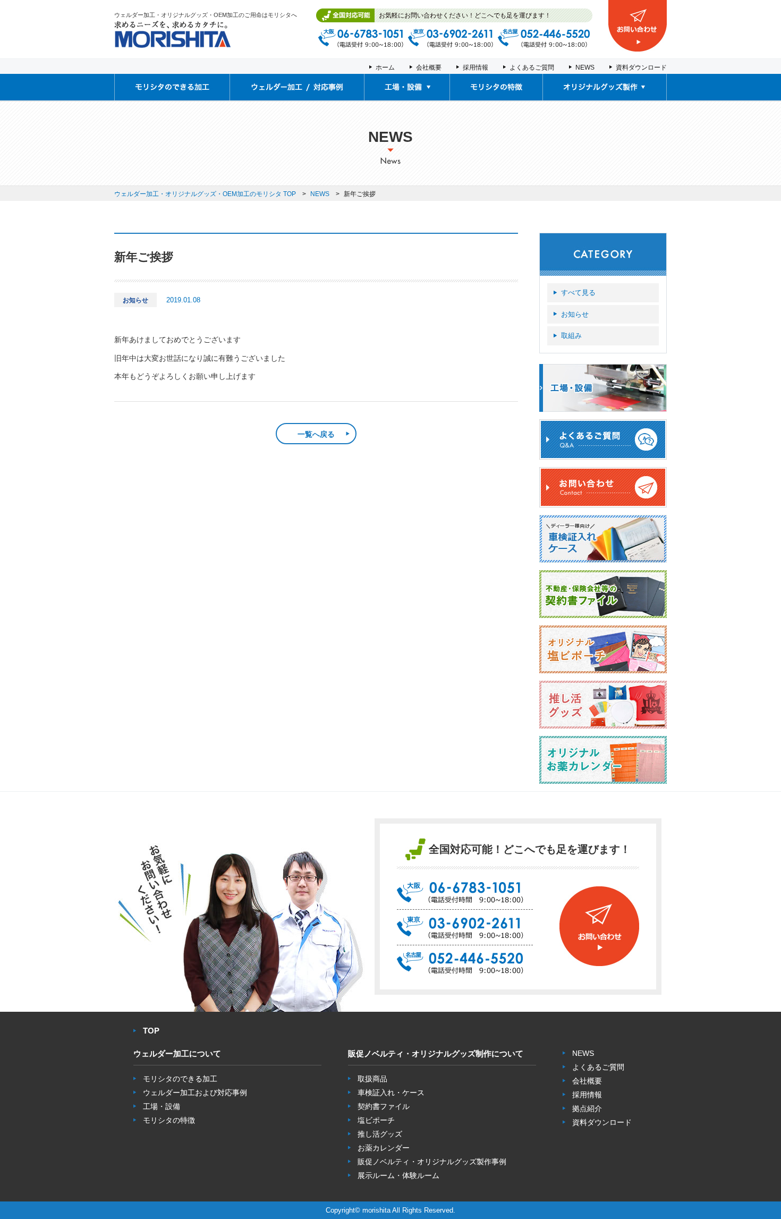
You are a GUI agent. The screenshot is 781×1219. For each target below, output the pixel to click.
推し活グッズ (380, 1134)
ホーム (385, 67)
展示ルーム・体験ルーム (398, 1175)
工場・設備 (161, 1106)
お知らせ (575, 314)
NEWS (585, 67)
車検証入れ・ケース (391, 1092)
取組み (571, 336)
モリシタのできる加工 (180, 1078)
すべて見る (578, 293)
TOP (151, 1030)
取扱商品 (372, 1078)
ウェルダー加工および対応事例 (195, 1092)
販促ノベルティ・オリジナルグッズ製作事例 (432, 1161)
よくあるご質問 (532, 67)
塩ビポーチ (376, 1120)
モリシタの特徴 (169, 1120)
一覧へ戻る (316, 434)
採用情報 (475, 67)
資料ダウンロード (641, 67)
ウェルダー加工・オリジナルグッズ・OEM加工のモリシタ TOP (205, 194)
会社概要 (429, 67)
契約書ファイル (384, 1106)
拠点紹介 (587, 1108)
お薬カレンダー (384, 1148)
